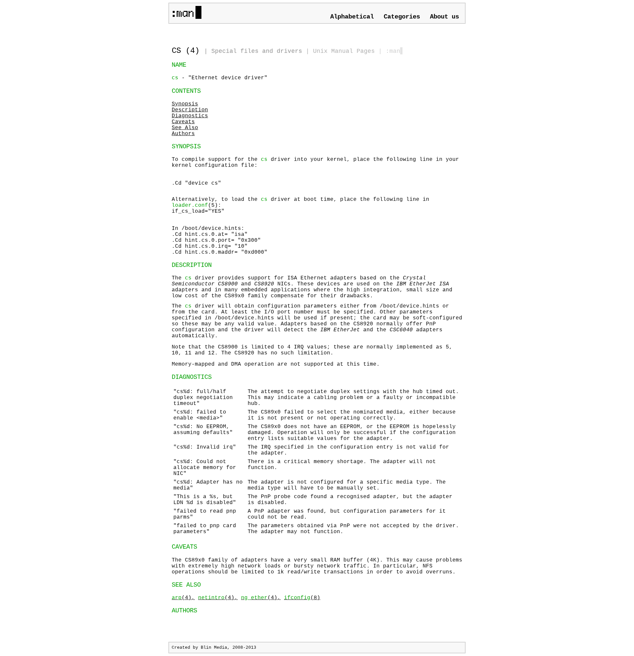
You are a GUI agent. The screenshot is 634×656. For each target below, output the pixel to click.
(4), (183, 598)
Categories (402, 16)
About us (444, 16)
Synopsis (185, 104)
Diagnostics (190, 116)
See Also (185, 128)
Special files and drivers (256, 51)
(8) (302, 598)
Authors (183, 134)
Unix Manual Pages (344, 51)
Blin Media (214, 647)
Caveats (183, 122)
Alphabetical (352, 16)
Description (190, 110)
